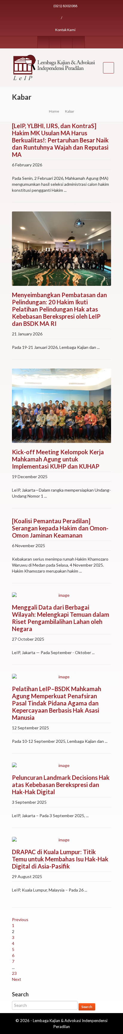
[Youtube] (78, 42)
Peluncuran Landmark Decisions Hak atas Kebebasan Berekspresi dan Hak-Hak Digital (61, 784)
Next (16, 979)
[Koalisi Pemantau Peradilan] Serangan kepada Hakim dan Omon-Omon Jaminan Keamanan (60, 528)
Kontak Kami (65, 29)
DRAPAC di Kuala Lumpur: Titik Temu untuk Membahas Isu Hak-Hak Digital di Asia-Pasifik (60, 859)
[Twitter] (55, 42)
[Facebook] (44, 42)
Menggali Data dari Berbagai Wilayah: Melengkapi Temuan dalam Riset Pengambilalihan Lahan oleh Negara (60, 618)
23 (14, 973)
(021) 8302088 (65, 6)
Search (87, 1007)
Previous (20, 919)
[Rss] (67, 42)
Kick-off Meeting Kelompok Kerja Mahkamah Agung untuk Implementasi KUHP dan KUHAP (58, 459)
